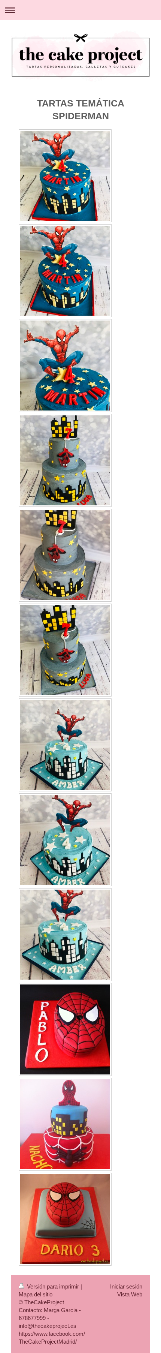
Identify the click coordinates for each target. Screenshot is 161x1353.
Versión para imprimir (52, 1286)
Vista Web (129, 1294)
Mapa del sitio (35, 1294)
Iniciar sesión (126, 1286)
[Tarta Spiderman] (65, 1029)
